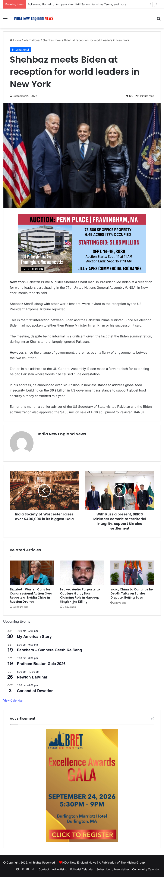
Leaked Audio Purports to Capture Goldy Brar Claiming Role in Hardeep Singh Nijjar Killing (80, 595)
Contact (44, 869)
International (31, 40)
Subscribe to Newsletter (113, 869)
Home (16, 40)
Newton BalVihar (32, 677)
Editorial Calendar (82, 869)
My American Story (34, 636)
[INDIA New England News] (33, 18)
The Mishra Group (133, 862)
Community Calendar (146, 869)
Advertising (59, 869)
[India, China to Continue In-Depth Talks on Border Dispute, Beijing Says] (132, 573)
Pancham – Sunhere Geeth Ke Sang (49, 650)
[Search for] (159, 20)
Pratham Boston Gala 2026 (41, 663)
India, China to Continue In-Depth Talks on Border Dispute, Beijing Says (132, 593)
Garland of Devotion (35, 690)
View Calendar (13, 700)
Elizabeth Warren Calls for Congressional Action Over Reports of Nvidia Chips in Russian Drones (31, 595)
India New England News (62, 434)
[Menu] (5, 20)
